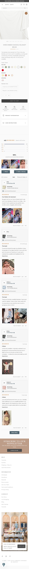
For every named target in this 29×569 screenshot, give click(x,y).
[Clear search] (25, 8)
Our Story (4, 497)
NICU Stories (4, 504)
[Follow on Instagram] (6, 556)
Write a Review (22, 172)
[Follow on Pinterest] (10, 556)
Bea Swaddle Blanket (12, 237)
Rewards (3, 479)
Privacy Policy (5, 489)
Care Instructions (5, 467)
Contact (3, 462)
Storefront (4, 477)
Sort (14, 177)
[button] (14, 144)
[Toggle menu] (2, 4)
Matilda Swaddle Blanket (12, 188)
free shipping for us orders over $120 (14, 1)
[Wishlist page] (24, 4)
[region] (14, 164)
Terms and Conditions (7, 487)
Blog (2, 502)
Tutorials (3, 460)
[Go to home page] (9, 4)
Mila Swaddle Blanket (12, 388)
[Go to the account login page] (21, 4)
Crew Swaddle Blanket (12, 288)
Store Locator (5, 482)
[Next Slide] (26, 164)
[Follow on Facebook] (2, 556)
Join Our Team (5, 484)
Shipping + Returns (6, 465)
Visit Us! (21, 546)
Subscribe (14, 450)
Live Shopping (5, 499)
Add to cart (14, 100)
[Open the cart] (26, 4)
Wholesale (4, 475)
